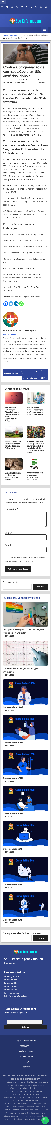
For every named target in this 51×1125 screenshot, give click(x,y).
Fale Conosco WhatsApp (15, 996)
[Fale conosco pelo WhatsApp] (45, 1120)
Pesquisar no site (10, 582)
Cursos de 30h (10, 983)
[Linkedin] (16, 303)
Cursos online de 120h (13, 778)
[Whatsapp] (21, 303)
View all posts (9, 334)
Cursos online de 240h (13, 707)
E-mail (8, 545)
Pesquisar (40, 586)
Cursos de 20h (10, 979)
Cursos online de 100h (13, 813)
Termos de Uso (26, 1046)
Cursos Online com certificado (22, 598)
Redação (26, 1061)
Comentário (11, 509)
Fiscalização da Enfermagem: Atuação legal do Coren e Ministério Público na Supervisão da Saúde (12, 414)
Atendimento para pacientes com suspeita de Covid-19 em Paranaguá (23, 372)
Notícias (41, 82)
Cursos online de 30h (12, 920)
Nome (8, 532)
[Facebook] (5, 303)
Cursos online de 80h (12, 849)
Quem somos (10, 963)
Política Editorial (26, 1051)
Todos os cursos (11, 993)
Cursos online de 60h (12, 884)
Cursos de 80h (10, 989)
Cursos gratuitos (12, 976)
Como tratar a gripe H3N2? (34, 378)
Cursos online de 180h (13, 743)
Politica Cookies (26, 1056)
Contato (26, 1067)
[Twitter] (11, 303)
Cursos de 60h (10, 986)
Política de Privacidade (26, 1041)
